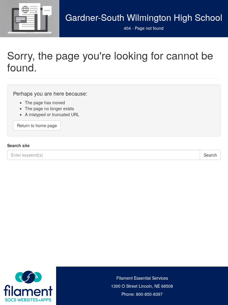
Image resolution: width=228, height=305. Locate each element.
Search (210, 155)
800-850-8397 (149, 294)
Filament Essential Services (142, 278)
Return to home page (37, 125)
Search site (18, 145)
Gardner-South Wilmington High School (143, 17)
